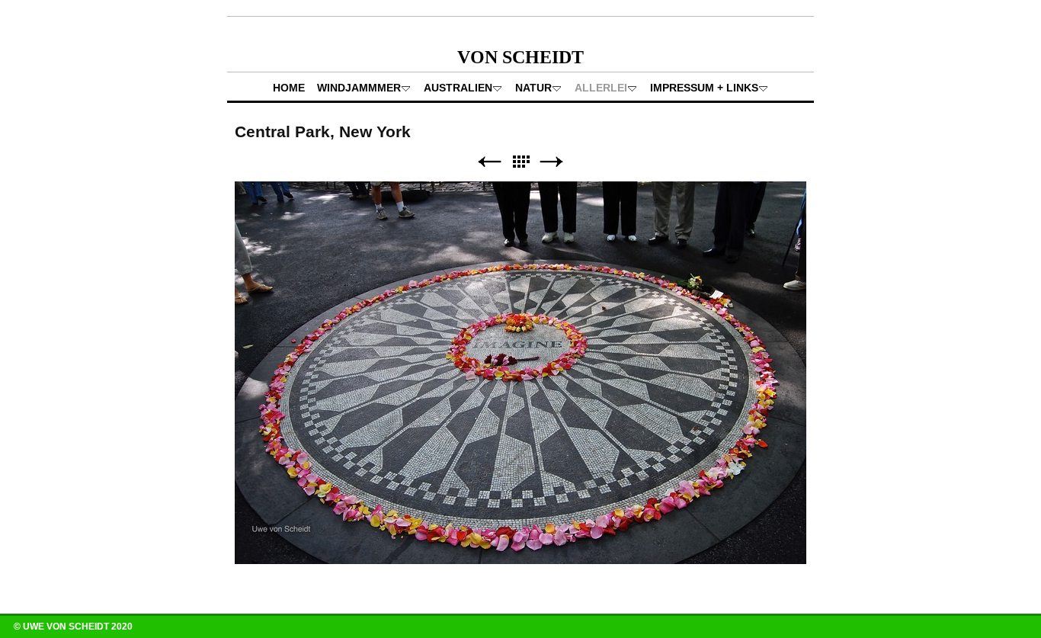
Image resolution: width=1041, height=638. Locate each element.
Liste (520, 162)
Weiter (552, 162)
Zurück (489, 162)
